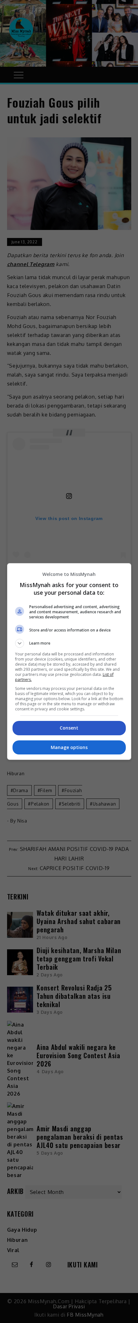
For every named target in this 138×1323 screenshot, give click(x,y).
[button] (69, 643)
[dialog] (69, 661)
